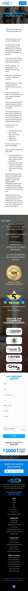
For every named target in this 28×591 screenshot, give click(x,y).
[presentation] (15, 429)
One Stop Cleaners (7, 578)
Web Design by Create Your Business (14, 580)
